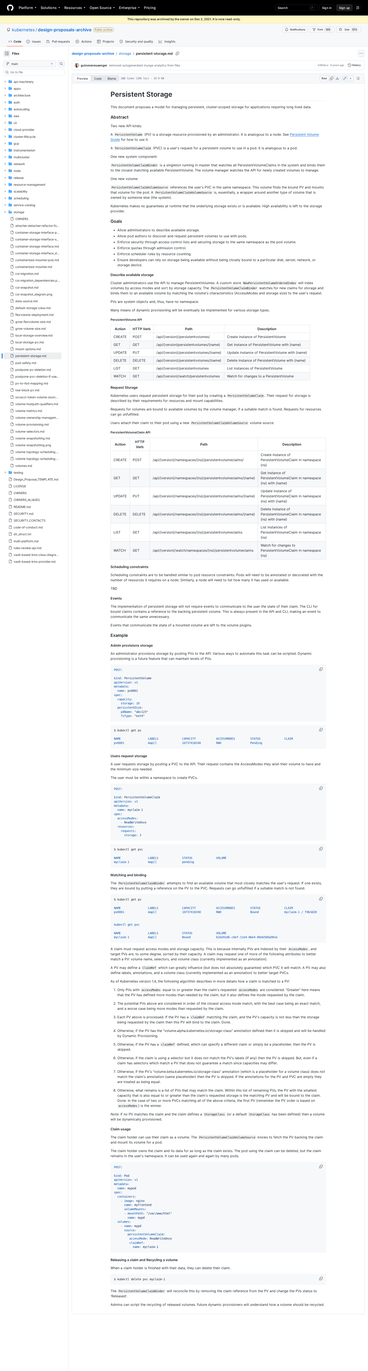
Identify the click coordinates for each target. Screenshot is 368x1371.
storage (125, 53)
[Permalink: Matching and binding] (108, 875)
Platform (26, 8)
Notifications (297, 29)
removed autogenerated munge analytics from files (144, 65)
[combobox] (35, 72)
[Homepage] (10, 7)
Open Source (100, 8)
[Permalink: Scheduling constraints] (108, 567)
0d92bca (323, 65)
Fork (324, 29)
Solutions (49, 8)
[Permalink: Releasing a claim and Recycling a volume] (108, 1260)
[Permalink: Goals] (108, 221)
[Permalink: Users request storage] (108, 756)
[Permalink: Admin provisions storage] (108, 645)
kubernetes (23, 29)
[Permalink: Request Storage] (108, 387)
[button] (321, 669)
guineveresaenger (94, 65)
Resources (73, 8)
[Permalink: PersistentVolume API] (108, 319)
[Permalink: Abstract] (108, 117)
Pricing (150, 8)
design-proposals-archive (65, 29)
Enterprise (127, 8)
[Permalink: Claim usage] (108, 1129)
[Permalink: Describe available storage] (108, 275)
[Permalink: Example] (108, 635)
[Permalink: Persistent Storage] (108, 94)
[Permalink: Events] (108, 598)
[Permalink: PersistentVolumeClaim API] (108, 432)
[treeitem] (32, 355)
